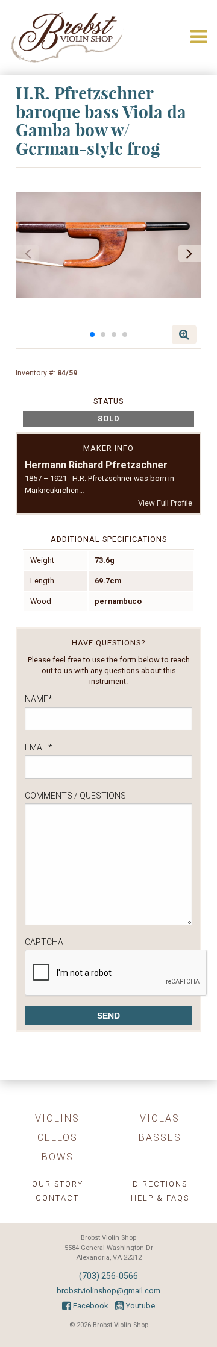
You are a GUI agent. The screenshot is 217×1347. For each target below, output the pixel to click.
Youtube (139, 1305)
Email (38, 747)
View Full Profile (165, 502)
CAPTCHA (44, 942)
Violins (57, 1118)
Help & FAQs (160, 1197)
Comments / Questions (75, 795)
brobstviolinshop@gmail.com (108, 1290)
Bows (58, 1157)
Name (38, 699)
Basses (160, 1137)
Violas (160, 1118)
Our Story (57, 1183)
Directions (160, 1183)
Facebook (89, 1305)
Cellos (57, 1137)
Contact (57, 1197)
